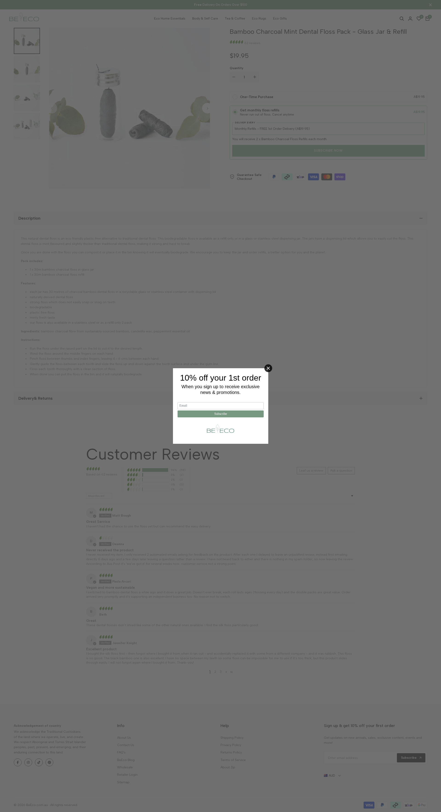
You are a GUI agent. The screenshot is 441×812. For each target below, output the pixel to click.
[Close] (268, 368)
